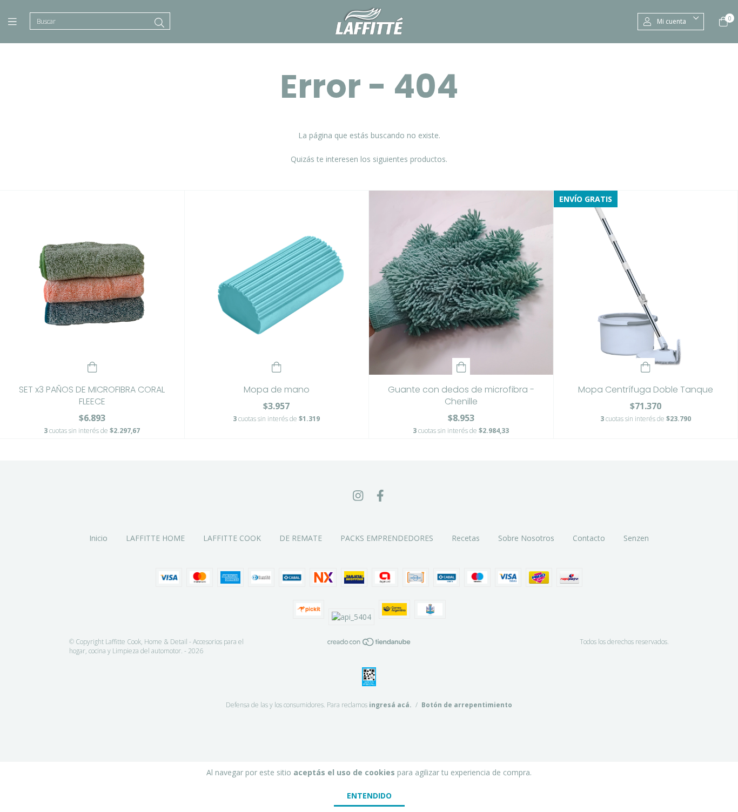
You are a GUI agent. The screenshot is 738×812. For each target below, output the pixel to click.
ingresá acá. (390, 704)
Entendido (369, 795)
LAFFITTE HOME (155, 538)
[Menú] (19, 21)
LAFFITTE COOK (232, 538)
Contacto (589, 538)
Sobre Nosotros (526, 538)
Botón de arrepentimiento (466, 704)
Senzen (636, 538)
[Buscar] (159, 23)
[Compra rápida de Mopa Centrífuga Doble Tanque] (645, 366)
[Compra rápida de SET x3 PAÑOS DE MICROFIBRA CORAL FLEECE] (92, 366)
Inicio (98, 538)
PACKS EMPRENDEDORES (386, 538)
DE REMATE (300, 538)
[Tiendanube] (369, 643)
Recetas (466, 538)
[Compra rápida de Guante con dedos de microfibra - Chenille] (461, 366)
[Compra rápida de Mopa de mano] (276, 366)
